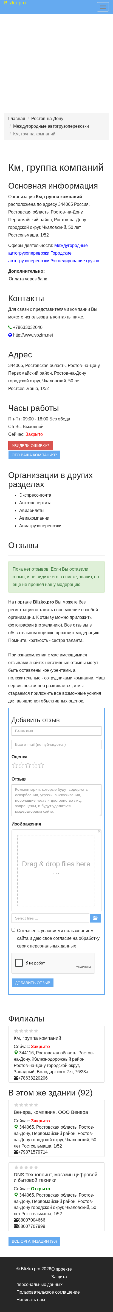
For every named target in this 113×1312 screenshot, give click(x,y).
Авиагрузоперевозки (40, 525)
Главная (16, 118)
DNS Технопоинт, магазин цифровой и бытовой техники (55, 1177)
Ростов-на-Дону (47, 118)
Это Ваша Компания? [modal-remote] (34, 455)
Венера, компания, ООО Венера (51, 1112)
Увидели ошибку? (30, 445)
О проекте (61, 1269)
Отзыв (19, 779)
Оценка (19, 757)
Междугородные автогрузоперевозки (51, 126)
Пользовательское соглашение (48, 1292)
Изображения (26, 824)
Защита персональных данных (41, 1280)
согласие (62, 938)
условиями (52, 930)
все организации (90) (34, 1241)
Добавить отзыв (32, 983)
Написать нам (30, 1299)
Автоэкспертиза (35, 502)
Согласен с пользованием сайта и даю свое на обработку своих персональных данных (58, 938)
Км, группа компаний (37, 1038)
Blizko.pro (15, 2)
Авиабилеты (31, 510)
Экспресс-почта (35, 495)
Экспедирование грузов (74, 260)
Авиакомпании (34, 518)
